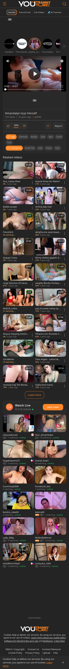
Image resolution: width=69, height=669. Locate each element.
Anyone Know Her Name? (47, 181)
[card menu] (32, 183)
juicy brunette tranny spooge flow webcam (48, 308)
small (59, 136)
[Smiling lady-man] (50, 199)
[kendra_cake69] (18, 504)
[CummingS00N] (18, 478)
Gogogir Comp (10, 258)
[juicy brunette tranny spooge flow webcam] (50, 301)
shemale (23, 136)
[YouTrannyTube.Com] (34, 4)
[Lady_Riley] (18, 529)
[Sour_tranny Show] (18, 174)
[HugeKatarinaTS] (18, 452)
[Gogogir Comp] (18, 250)
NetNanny (48, 641)
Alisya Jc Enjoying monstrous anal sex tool (15, 334)
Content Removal (51, 649)
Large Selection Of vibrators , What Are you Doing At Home (15, 283)
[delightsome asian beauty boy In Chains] (50, 224)
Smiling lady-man (43, 207)
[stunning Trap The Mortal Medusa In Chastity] (18, 377)
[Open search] (64, 4)
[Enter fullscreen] (62, 86)
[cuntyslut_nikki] (50, 555)
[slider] (34, 89)
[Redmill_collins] (18, 301)
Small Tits (29, 148)
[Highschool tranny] (50, 377)
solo (43, 136)
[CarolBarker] (18, 352)
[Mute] (7, 61)
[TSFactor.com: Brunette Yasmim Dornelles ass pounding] (50, 326)
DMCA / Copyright (15, 649)
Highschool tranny (44, 385)
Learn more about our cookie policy (48, 637)
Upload (46, 652)
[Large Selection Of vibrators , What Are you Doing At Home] (18, 275)
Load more (34, 395)
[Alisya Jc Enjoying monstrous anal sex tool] (18, 326)
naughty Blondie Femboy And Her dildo (47, 283)
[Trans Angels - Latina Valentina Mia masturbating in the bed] (50, 352)
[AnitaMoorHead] (18, 555)
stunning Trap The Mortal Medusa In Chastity (15, 385)
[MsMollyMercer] (50, 529)
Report (58, 125)
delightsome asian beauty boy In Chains (47, 232)
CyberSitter (59, 641)
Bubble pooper (10, 207)
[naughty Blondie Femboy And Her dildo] (50, 275)
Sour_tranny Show (11, 181)
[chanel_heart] (50, 452)
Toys (57, 148)
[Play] (34, 74)
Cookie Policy (15, 652)
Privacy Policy (32, 652)
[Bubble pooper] (18, 199)
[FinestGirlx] (18, 224)
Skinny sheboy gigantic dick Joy (48, 258)
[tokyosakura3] (18, 427)
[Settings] (62, 61)
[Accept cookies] (63, 662)
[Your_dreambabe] (50, 427)
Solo (40, 148)
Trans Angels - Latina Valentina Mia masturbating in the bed (48, 359)
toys (9, 142)
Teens (49, 148)
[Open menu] (4, 4)
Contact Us (33, 649)
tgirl (50, 136)
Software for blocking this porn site (21, 641)
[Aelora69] (50, 504)
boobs (34, 136)
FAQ (55, 652)
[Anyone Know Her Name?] (50, 174)
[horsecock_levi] (50, 478)
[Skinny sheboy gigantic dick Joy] (50, 250)
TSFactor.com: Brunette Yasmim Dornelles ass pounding (47, 334)
